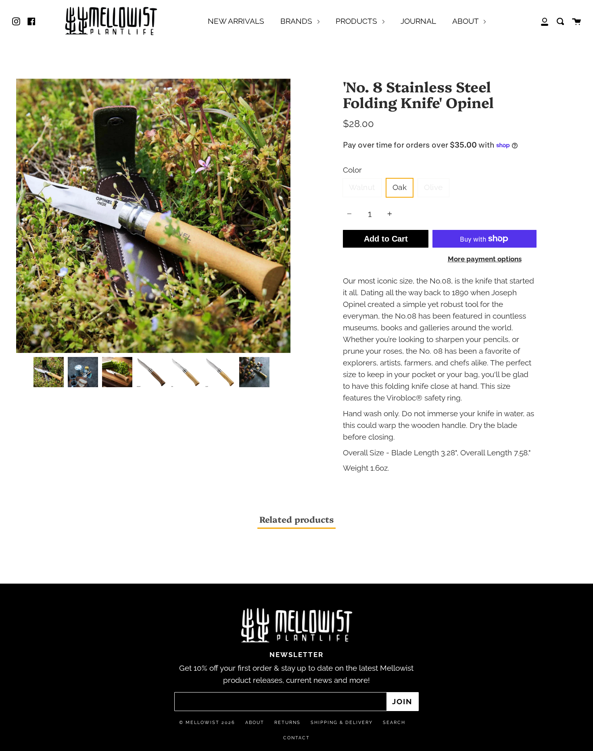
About (254, 722)
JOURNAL (418, 21)
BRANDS (297, 21)
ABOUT (466, 21)
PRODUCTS (357, 21)
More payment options (485, 259)
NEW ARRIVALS (236, 21)
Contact (296, 738)
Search (394, 722)
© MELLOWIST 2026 (207, 722)
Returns (287, 722)
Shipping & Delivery (342, 722)
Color (352, 170)
